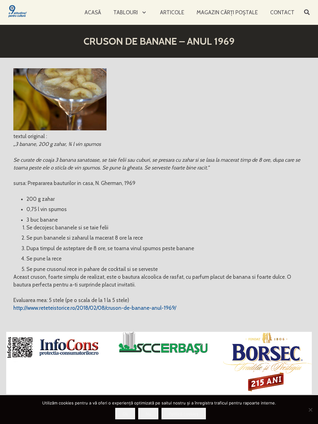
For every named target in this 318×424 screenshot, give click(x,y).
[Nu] (310, 410)
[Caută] (307, 12)
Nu (148, 413)
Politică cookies (183, 413)
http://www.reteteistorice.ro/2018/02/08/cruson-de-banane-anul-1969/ (94, 308)
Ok (125, 413)
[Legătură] (18, 11)
